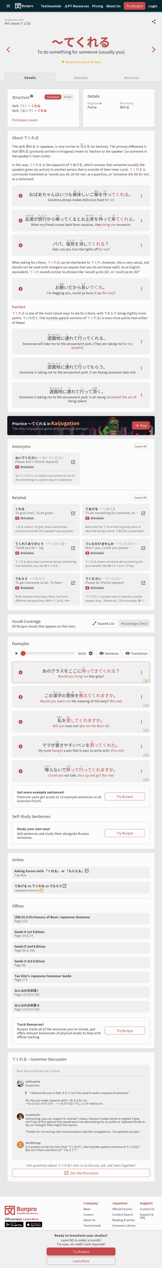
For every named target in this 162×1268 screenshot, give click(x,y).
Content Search (122, 1214)
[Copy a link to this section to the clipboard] (36, 97)
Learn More (31, 1219)
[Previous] (8, 49)
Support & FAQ (146, 1216)
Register (93, 103)
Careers (88, 1214)
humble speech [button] (57, 317)
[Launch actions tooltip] (141, 195)
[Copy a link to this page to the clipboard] (153, 21)
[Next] (153, 49)
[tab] (30, 77)
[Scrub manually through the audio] (48, 653)
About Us (89, 1220)
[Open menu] (8, 5)
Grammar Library (123, 1225)
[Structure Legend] (31, 96)
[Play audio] (20, 195)
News (86, 1209)
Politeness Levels (25, 120)
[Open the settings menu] (90, 653)
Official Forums (122, 1209)
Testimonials (92, 1225)
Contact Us (147, 1209)
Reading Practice (123, 1220)
